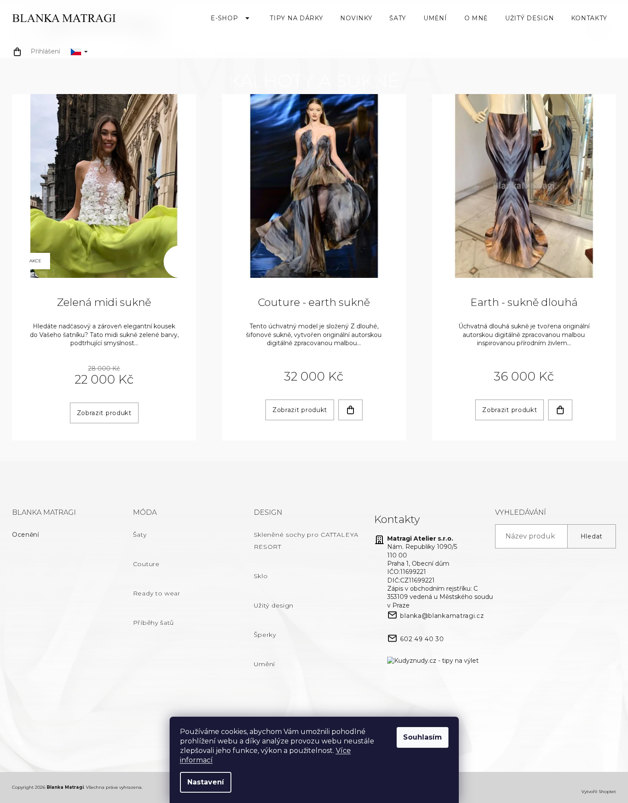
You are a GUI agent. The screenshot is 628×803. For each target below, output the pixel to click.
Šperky (265, 635)
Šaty (140, 534)
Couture (146, 564)
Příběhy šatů (153, 623)
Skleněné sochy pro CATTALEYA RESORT (306, 541)
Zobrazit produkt (104, 413)
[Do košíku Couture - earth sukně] (350, 410)
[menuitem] (231, 18)
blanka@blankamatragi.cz (442, 616)
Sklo (261, 576)
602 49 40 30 (422, 639)
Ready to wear (156, 593)
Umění (264, 664)
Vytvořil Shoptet (598, 791)
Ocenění (25, 534)
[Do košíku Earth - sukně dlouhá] (560, 410)
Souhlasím (422, 737)
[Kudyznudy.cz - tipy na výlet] (433, 660)
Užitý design (273, 605)
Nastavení (205, 782)
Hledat (592, 536)
